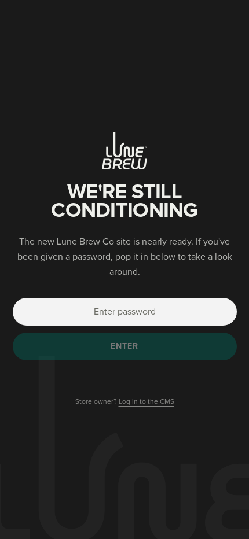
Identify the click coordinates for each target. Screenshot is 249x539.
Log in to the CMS (146, 401)
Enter (125, 346)
